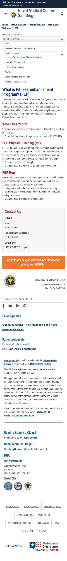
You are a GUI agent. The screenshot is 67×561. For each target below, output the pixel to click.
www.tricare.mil (11, 360)
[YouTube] (10, 306)
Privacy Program (31, 506)
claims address (30, 437)
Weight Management (16, 62)
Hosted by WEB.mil (13, 546)
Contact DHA (10, 478)
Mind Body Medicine (15, 67)
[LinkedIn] (17, 306)
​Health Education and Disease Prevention (25, 57)
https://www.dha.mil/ (13, 460)
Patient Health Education (15, 82)
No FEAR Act (27, 531)
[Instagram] (24, 306)
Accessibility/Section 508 (19, 522)
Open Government (25, 514)
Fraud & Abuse (42, 522)
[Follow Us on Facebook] (3, 306)
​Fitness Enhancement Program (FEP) (20, 48)
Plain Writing (44, 514)
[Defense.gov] (8, 485)
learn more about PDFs (23, 415)
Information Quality (52, 506)
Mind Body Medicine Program (17, 77)
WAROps (8, 72)
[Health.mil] (18, 485)
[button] (12, 5)
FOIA (56, 522)
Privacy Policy (12, 506)
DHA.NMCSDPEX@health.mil (22, 348)
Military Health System (40, 364)
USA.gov (42, 531)
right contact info (19, 449)
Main (7, 43)
